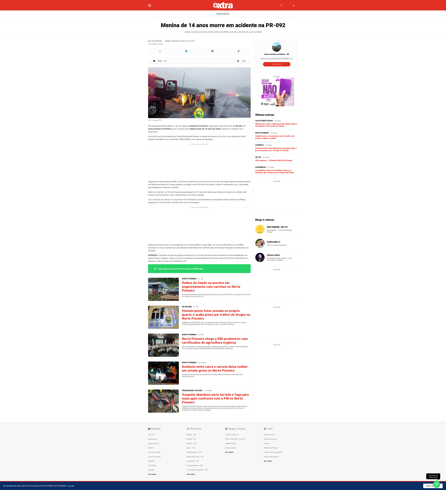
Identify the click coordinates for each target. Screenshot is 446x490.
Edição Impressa (223, 14)
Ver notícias (276, 64)
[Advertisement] (199, 163)
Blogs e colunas (264, 219)
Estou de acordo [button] (432, 486)
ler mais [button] (71, 486)
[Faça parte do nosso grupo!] (436, 484)
